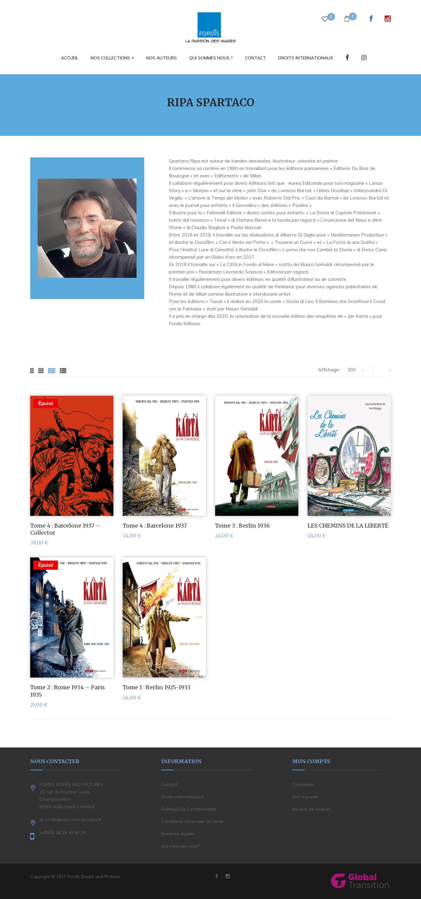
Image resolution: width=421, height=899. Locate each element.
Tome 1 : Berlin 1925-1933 (156, 687)
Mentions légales (178, 833)
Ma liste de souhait (311, 809)
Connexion (303, 784)
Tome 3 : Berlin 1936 (242, 525)
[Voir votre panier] (347, 19)
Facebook (371, 18)
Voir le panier (305, 797)
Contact (169, 784)
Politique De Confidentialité (188, 809)
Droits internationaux (182, 797)
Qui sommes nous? (180, 846)
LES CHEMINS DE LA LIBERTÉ (348, 525)
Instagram (388, 18)
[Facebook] (347, 58)
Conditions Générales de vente (192, 821)
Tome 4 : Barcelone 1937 (155, 525)
